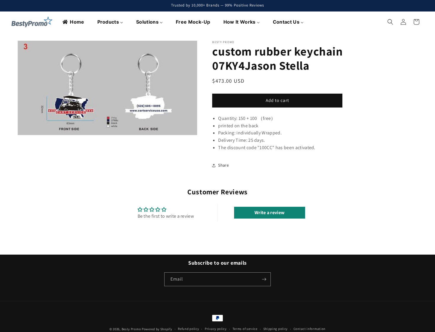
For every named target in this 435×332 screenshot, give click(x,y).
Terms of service (245, 329)
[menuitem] (73, 22)
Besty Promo (131, 329)
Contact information (310, 329)
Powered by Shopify (157, 329)
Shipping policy (275, 329)
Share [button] (223, 165)
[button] (390, 21)
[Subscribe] (263, 279)
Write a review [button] (269, 212)
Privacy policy (216, 329)
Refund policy (188, 329)
